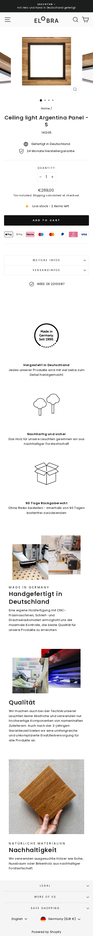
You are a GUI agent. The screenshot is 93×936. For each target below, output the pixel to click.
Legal (45, 886)
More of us (45, 897)
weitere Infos (46, 260)
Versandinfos (46, 270)
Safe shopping (45, 908)
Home (45, 108)
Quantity (46, 168)
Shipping (39, 195)
